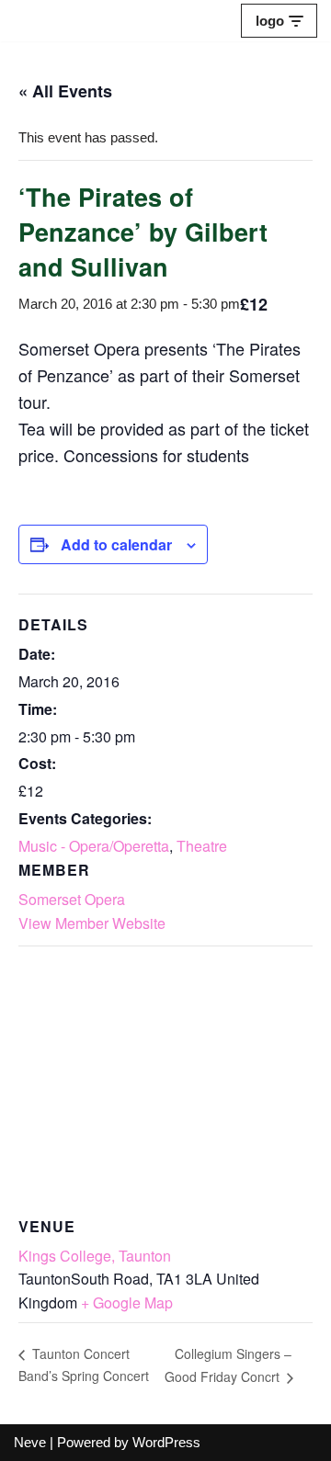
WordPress (166, 1442)
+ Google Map (127, 1302)
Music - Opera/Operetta (93, 845)
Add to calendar (116, 544)
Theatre (202, 845)
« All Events (65, 91)
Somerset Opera (71, 899)
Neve (30, 1442)
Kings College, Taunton (94, 1255)
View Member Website (92, 923)
